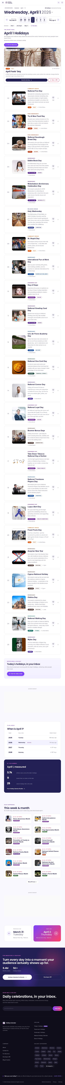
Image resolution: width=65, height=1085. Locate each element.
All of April (19, 25)
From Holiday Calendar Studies (15, 788)
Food (49, 1051)
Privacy (54, 1082)
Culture (37, 1051)
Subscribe (57, 1008)
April (22, 8)
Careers (59, 1048)
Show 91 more (31, 882)
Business (52, 1048)
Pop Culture (38, 1058)
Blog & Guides (6, 1060)
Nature (56, 1055)
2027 (10, 747)
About (4, 1047)
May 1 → (26, 25)
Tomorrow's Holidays (39, 1029)
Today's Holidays (40, 1026)
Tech (36, 1066)
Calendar (16, 8)
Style (56, 1062)
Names (50, 1055)
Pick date (34, 25)
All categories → (49, 1066)
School (37, 1062)
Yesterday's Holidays (39, 1032)
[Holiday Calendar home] (8, 2)
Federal (43, 1051)
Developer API (48, 977)
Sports (50, 1062)
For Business (6, 1053)
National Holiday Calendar (41, 1035)
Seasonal (43, 1062)
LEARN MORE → (58, 1076)
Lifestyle (44, 1055)
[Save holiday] (53, 97)
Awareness (44, 1048)
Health (59, 1051)
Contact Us (5, 1050)
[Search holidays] (58, 2)
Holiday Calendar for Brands (16, 977)
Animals (37, 1048)
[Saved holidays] (62, 2)
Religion (55, 1058)
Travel (41, 1066)
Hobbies (37, 1055)
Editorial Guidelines (46, 1082)
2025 (10, 738)
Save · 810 (54, 80)
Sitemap (60, 1082)
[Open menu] (2, 2)
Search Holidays (38, 1038)
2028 (10, 752)
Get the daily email (12, 44)
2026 (46, 12)
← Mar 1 (12, 25)
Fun (54, 1051)
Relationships (47, 1058)
